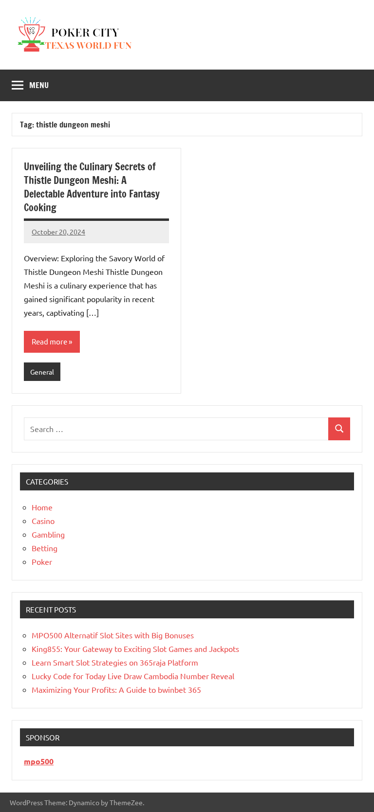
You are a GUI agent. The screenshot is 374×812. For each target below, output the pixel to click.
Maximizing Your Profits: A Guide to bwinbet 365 (116, 689)
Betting (44, 548)
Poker (42, 561)
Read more (49, 341)
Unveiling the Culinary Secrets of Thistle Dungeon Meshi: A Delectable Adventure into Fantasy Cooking (92, 187)
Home (42, 507)
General (42, 371)
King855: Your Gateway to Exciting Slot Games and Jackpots (135, 648)
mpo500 (39, 761)
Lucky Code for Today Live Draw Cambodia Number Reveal (133, 676)
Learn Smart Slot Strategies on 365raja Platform (115, 662)
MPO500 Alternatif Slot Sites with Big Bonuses (113, 635)
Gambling (48, 534)
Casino (43, 520)
